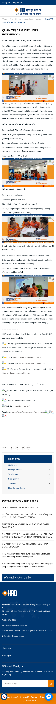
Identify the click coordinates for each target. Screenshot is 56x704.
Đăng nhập (17, 3)
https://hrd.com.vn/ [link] (21, 406)
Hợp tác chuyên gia (16, 488)
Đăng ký (6, 3)
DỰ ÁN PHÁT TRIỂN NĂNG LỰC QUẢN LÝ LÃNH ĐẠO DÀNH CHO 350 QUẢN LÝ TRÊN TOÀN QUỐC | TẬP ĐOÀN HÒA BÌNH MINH (27, 535)
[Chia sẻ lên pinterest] (23, 448)
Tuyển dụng (13, 474)
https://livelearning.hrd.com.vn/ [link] (32, 363)
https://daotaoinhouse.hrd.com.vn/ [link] (28, 357)
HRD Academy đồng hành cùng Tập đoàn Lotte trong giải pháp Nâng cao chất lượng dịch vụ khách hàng (27, 565)
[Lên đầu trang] (35, 699)
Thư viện (12, 483)
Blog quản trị (13, 479)
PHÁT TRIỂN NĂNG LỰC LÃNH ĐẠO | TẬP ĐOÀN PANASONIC (25, 525)
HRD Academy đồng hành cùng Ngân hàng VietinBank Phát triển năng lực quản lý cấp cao (26, 555)
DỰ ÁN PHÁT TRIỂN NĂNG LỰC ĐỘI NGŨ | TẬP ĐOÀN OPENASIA (25, 545)
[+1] (28, 448)
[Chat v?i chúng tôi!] (49, 697)
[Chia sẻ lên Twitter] (17, 448)
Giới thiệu (12, 465)
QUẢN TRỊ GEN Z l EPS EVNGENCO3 (20, 507)
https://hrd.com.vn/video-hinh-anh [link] (16, 373)
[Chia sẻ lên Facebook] (12, 448)
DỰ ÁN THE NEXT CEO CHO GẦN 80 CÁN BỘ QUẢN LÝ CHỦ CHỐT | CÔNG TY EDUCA (27, 515)
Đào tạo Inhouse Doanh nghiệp (20, 500)
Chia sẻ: (5, 448)
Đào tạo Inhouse (15, 470)
